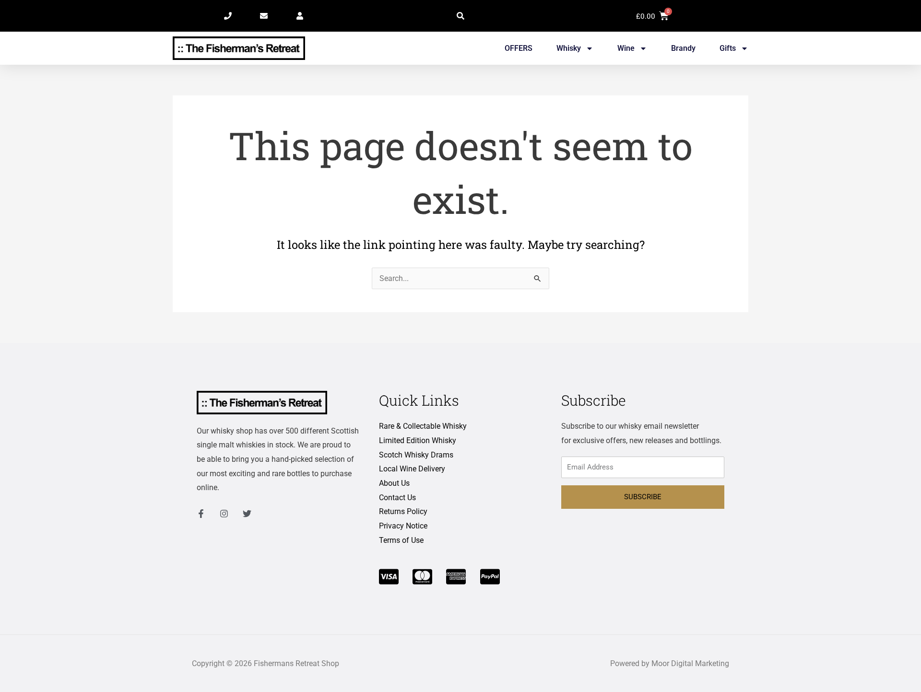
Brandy (683, 48)
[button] (460, 15)
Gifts (728, 48)
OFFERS (518, 48)
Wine (626, 48)
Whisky (568, 48)
